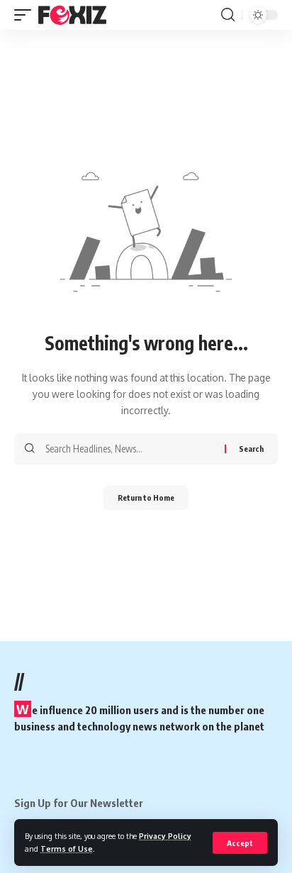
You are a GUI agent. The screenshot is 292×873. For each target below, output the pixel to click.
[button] (240, 843)
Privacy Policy (165, 835)
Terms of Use (66, 848)
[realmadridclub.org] (72, 15)
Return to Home (146, 497)
